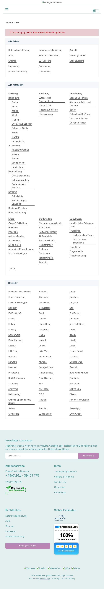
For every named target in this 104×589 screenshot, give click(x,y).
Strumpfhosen (18, 163)
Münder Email (76, 362)
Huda (72, 329)
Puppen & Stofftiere (48, 110)
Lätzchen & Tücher (79, 118)
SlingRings (13, 414)
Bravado (43, 292)
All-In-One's (44, 227)
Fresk (41, 313)
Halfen (11, 324)
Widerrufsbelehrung (17, 72)
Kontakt (73, 50)
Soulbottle (74, 378)
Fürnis (11, 319)
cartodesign (45, 579)
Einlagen (43, 249)
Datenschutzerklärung (19, 50)
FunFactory (75, 313)
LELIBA (12, 346)
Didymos (74, 302)
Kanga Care (14, 335)
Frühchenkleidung (17, 212)
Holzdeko (13, 227)
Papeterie (13, 232)
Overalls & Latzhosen (22, 124)
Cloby (72, 292)
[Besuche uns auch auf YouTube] (11, 500)
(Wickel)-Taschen (16, 236)
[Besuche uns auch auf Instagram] (16, 500)
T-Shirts (15, 137)
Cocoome (43, 297)
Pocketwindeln (46, 245)
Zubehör (43, 262)
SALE (12, 269)
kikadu (73, 335)
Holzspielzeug (46, 114)
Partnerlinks (45, 72)
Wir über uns (45, 61)
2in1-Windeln (45, 236)
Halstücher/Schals (20, 150)
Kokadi (42, 340)
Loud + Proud (76, 351)
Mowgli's (12, 362)
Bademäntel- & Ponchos (19, 186)
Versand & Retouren (48, 55)
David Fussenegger (17, 302)
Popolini (43, 408)
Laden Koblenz (77, 61)
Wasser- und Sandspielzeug (46, 99)
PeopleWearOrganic (79, 400)
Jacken (15, 111)
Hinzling (12, 329)
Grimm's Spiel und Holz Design (19, 401)
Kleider (15, 115)
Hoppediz (43, 329)
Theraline (13, 383)
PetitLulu (74, 367)
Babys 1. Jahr (45, 105)
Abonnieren (88, 456)
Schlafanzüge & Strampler (19, 202)
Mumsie (43, 362)
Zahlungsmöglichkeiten (50, 50)
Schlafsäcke (17, 196)
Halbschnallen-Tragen (83, 235)
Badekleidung (15, 171)
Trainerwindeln (46, 258)
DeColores (44, 302)
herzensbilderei (77, 324)
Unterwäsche (18, 141)
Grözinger (74, 319)
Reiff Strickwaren (16, 378)
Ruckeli (42, 400)
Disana (73, 394)
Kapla (42, 335)
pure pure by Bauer (79, 373)
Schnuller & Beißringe (80, 114)
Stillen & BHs (14, 245)
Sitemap (12, 61)
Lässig (73, 340)
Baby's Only (75, 389)
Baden (73, 110)
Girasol (42, 319)
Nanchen (12, 367)
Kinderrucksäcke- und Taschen (80, 104)
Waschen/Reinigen (17, 253)
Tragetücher (75, 247)
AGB (10, 55)
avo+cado (43, 389)
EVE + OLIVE (15, 313)
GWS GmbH (76, 414)
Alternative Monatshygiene (21, 249)
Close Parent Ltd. (16, 297)
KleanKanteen (15, 340)
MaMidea (74, 356)
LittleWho (43, 351)
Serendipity (75, 408)
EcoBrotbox (44, 308)
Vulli (41, 383)
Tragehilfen (75, 231)
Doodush (12, 308)
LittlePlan (12, 351)
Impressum (13, 66)
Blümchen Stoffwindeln (19, 292)
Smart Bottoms (46, 378)
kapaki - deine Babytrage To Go (82, 225)
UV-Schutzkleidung (21, 176)
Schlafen (12, 192)
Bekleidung (13, 98)
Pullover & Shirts (20, 128)
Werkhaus (74, 383)
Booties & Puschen (17, 208)
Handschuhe (18, 167)
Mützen (15, 154)
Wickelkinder (45, 414)
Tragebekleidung (78, 256)
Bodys (15, 102)
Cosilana (74, 297)
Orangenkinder (46, 367)
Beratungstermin (77, 55)
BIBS (41, 394)
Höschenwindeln (47, 240)
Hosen (15, 106)
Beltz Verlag (14, 394)
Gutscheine (44, 66)
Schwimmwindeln (20, 180)
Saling (11, 408)
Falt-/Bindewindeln (48, 232)
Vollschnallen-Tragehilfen (80, 241)
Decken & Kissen (78, 123)
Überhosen (44, 253)
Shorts (15, 132)
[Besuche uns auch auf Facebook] (7, 500)
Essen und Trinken (79, 98)
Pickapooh (13, 373)
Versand (69, 575)
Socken (15, 158)
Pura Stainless (46, 373)
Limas (72, 346)
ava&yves (13, 389)
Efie (71, 308)
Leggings (16, 119)
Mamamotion (45, 356)
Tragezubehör (76, 251)
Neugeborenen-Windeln (50, 223)
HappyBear (44, 324)
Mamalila (12, 356)
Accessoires (14, 145)
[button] (94, 10)
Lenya (42, 346)
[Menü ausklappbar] (6, 9)
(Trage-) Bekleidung (17, 223)
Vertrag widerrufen (27, 546)
